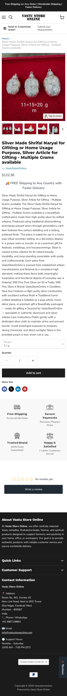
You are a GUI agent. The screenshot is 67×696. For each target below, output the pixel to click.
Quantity (6, 353)
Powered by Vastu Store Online (33, 689)
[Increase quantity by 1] (33, 360)
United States (32, 662)
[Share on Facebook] (4, 389)
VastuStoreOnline (16, 168)
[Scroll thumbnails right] (62, 129)
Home (5, 38)
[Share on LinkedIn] (18, 389)
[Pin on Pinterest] (25, 389)
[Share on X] (11, 389)
